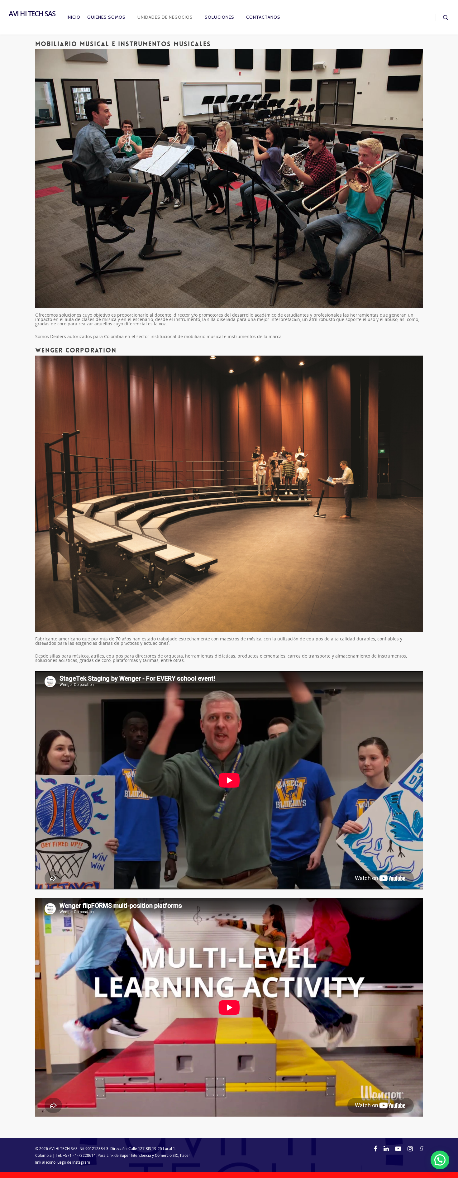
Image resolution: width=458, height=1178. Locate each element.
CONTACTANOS (263, 17)
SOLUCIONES (219, 17)
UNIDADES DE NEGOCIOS (165, 17)
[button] (440, 1160)
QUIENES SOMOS (106, 17)
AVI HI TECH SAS (32, 13)
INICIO (73, 17)
